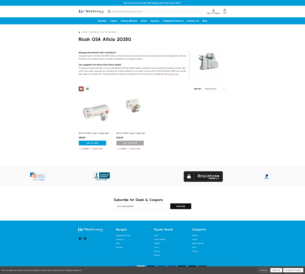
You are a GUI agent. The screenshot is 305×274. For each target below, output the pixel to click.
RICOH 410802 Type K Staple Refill (94, 133)
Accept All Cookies (293, 270)
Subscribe (180, 206)
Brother (102, 20)
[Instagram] (85, 238)
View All (157, 255)
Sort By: (197, 89)
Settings (263, 270)
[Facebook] (80, 238)
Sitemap (119, 247)
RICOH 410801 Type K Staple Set (130, 133)
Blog (204, 20)
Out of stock (130, 143)
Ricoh (144, 20)
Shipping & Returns (173, 20)
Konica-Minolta (129, 20)
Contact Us (193, 20)
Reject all (276, 270)
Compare (85, 149)
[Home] (80, 32)
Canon (113, 20)
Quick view (98, 149)
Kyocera (155, 20)
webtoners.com (173, 74)
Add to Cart (92, 143)
